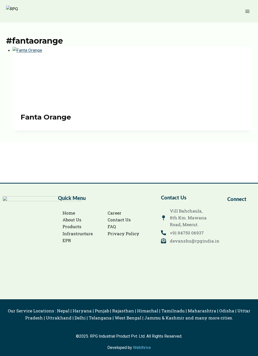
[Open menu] (247, 11)
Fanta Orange (46, 117)
